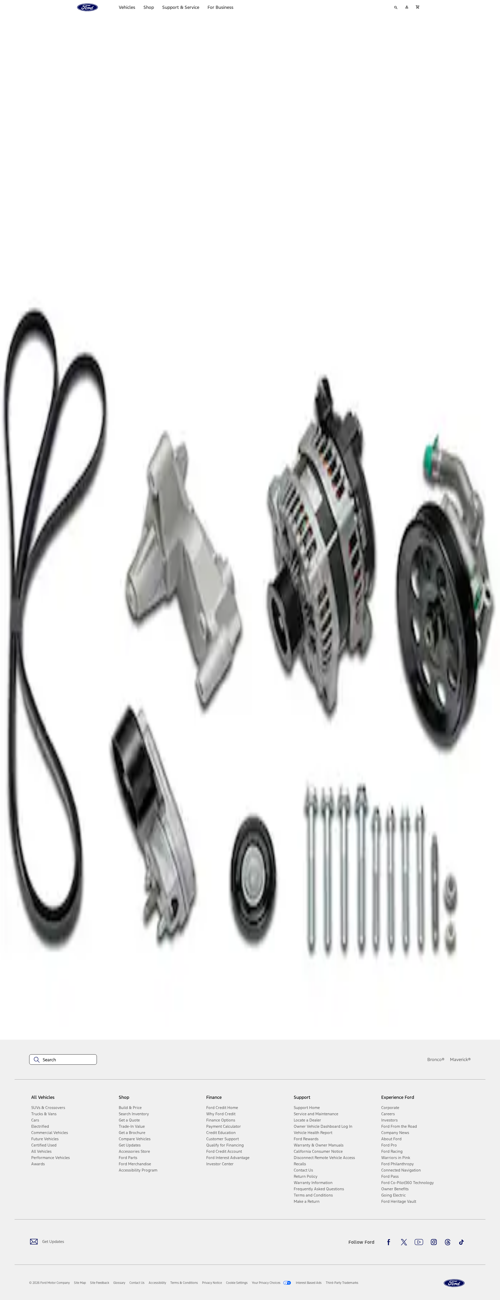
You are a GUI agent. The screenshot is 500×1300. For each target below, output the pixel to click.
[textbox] (63, 1060)
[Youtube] (419, 1242)
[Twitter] (404, 1242)
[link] (80, 1283)
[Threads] (448, 1242)
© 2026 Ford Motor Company (49, 1283)
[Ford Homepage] (454, 1283)
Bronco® (436, 1059)
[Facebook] (390, 1242)
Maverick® (460, 1059)
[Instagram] (434, 1242)
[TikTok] (461, 1242)
